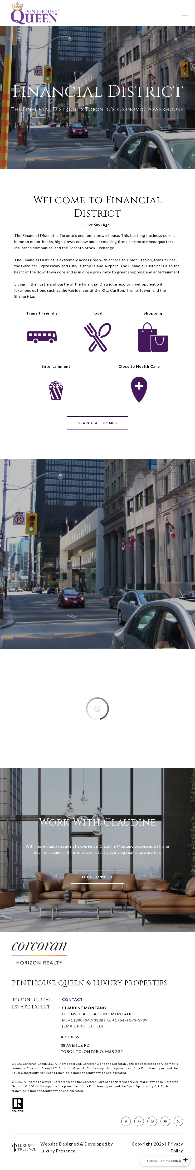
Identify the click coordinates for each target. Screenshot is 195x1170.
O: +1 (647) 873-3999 (127, 1020)
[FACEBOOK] (126, 1121)
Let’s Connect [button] (97, 877)
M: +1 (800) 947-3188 (82, 1020)
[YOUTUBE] (165, 1121)
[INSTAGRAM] (152, 1121)
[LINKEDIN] (139, 1121)
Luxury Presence (58, 1150)
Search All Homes (97, 423)
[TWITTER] (178, 1121)
